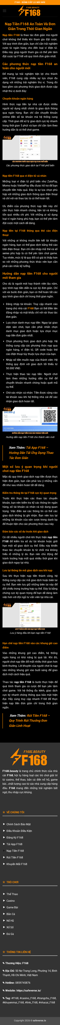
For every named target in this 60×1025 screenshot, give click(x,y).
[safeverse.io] (30, 10)
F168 (31, 308)
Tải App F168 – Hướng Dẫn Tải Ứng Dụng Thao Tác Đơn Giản (31, 453)
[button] (4, 11)
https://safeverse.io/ (28, 990)
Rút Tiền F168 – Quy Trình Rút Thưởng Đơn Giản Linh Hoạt (29, 721)
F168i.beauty (10, 771)
